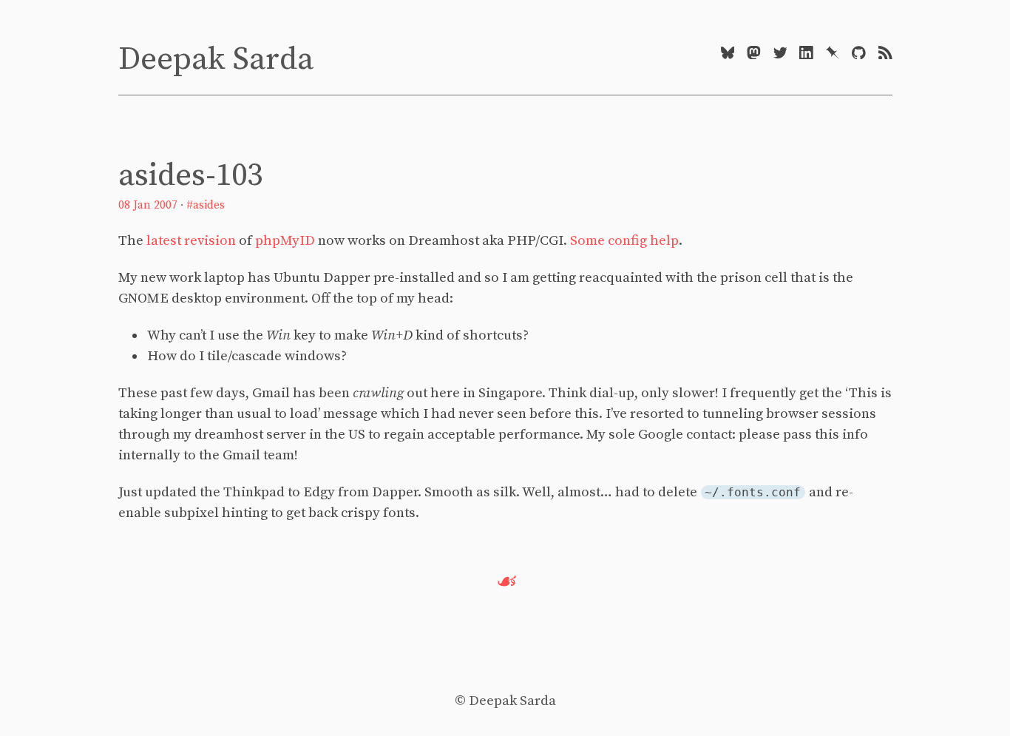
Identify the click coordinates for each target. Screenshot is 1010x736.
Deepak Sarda (215, 59)
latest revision (191, 240)
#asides (205, 205)
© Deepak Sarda (505, 700)
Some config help (624, 240)
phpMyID (285, 240)
